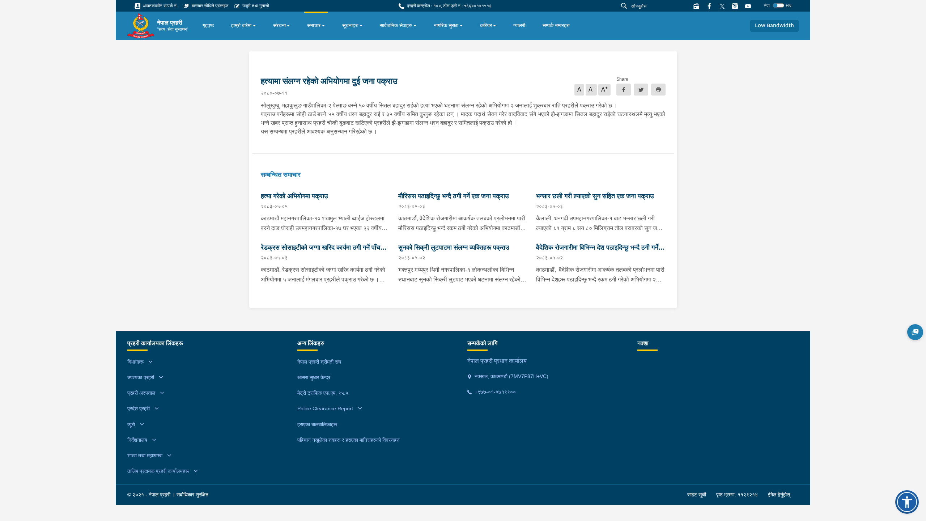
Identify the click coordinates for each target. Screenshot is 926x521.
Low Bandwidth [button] (774, 25)
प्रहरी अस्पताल (141, 393)
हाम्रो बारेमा (241, 25)
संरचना (279, 25)
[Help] (915, 332)
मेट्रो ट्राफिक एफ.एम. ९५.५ (322, 393)
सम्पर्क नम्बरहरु (556, 25)
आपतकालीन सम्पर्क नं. (160, 6)
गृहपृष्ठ (208, 25)
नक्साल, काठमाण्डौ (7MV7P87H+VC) (510, 376)
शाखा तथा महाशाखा (144, 455)
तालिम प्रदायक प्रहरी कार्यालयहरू (158, 471)
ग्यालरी (519, 25)
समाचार (313, 25)
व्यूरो (131, 424)
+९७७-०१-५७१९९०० (494, 392)
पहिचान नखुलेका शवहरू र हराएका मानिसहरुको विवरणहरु (348, 440)
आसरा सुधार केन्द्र (313, 377)
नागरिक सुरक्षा (446, 25)
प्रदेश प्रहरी (138, 408)
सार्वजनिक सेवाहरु (396, 25)
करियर (486, 25)
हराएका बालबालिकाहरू (317, 424)
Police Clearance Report (325, 408)
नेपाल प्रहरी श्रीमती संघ (319, 362)
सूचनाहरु (350, 25)
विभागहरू (135, 362)
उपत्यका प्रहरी (140, 377)
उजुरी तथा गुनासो (255, 6)
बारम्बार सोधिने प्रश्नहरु (209, 6)
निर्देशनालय (137, 440)
